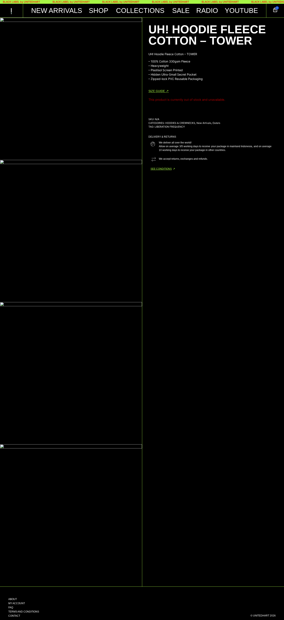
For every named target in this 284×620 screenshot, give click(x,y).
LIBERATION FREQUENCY (170, 126)
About (12, 599)
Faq (10, 607)
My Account (16, 603)
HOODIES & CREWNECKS (180, 122)
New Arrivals (203, 122)
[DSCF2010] (71, 231)
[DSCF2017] (71, 515)
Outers (216, 122)
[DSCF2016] (71, 373)
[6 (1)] (71, 89)
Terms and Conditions (23, 611)
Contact (14, 615)
